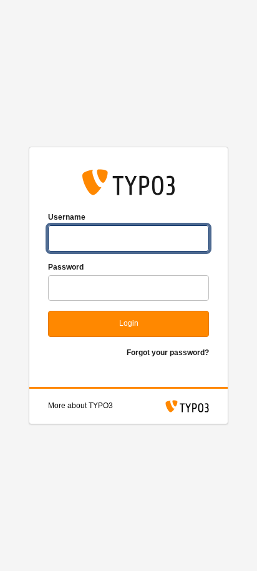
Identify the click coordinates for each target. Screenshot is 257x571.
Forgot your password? (168, 352)
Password (66, 267)
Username (66, 217)
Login (128, 323)
